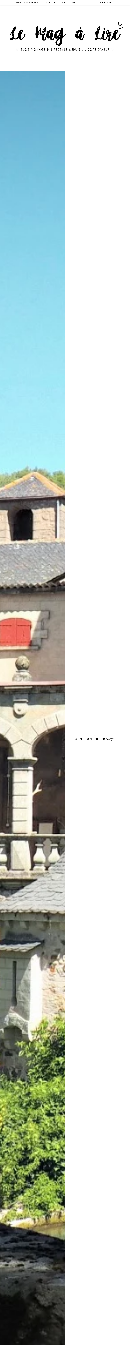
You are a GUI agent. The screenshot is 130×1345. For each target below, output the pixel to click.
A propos (18, 2)
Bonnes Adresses (31, 2)
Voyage (63, 2)
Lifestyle (53, 2)
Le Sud (43, 2)
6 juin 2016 (98, 744)
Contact (73, 2)
